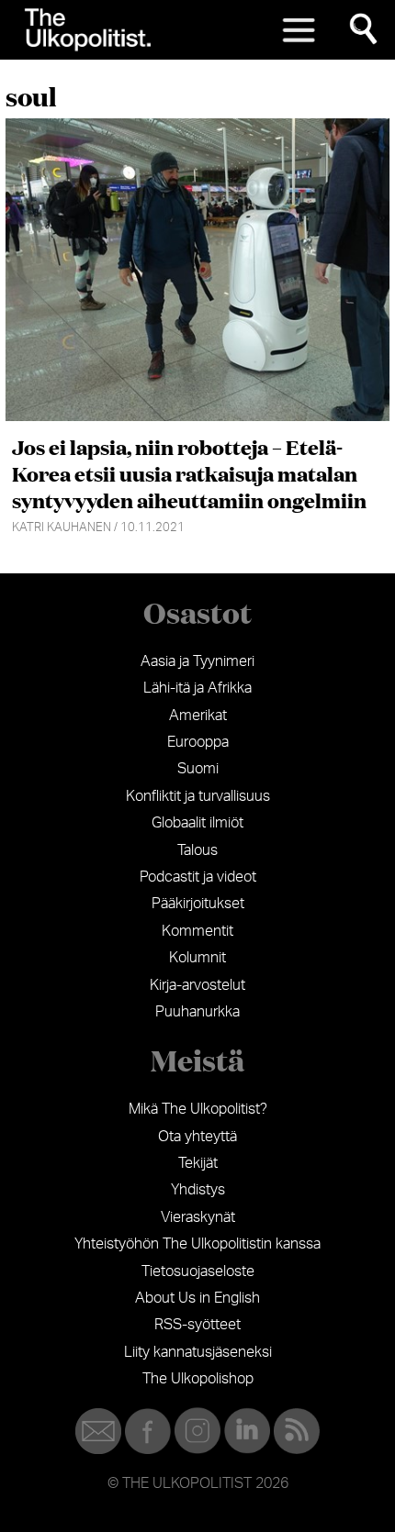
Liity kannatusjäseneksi (198, 1352)
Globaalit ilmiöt (197, 823)
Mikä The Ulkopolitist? (198, 1109)
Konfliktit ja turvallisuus (198, 796)
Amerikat (198, 715)
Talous (197, 850)
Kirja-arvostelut (197, 985)
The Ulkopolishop (198, 1378)
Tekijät (198, 1163)
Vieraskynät (198, 1217)
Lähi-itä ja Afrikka (197, 688)
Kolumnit (197, 957)
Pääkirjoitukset (198, 903)
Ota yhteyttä (197, 1136)
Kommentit (197, 931)
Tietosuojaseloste (197, 1271)
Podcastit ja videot (198, 877)
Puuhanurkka (197, 1012)
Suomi (198, 768)
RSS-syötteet (197, 1324)
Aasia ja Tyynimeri (197, 661)
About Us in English (197, 1298)
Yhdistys (198, 1189)
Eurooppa (198, 742)
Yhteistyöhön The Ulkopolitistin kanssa (197, 1244)
